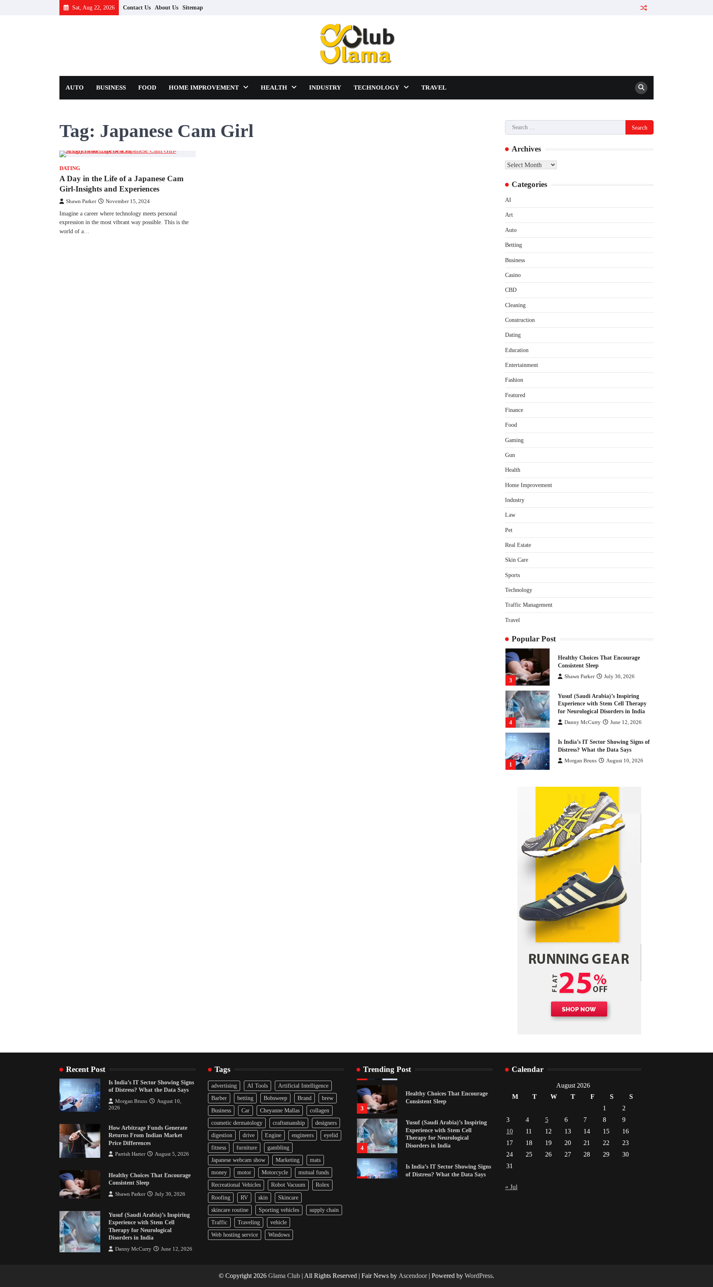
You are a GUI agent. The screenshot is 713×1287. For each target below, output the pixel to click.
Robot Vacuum (288, 1184)
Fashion (514, 379)
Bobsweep (275, 1098)
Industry (325, 87)
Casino (513, 275)
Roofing (220, 1197)
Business (111, 87)
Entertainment (521, 365)
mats (315, 1160)
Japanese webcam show (238, 1160)
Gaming (514, 440)
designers (326, 1122)
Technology (376, 87)
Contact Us (137, 7)
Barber (219, 1098)
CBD (511, 289)
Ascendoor (413, 1275)
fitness (218, 1147)
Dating (69, 168)
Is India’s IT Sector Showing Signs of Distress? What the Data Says (151, 1086)
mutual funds (313, 1172)
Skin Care (516, 559)
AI (508, 199)
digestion (221, 1135)
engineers (303, 1135)
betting (245, 1098)
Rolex (322, 1184)
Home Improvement (204, 87)
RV (244, 1197)
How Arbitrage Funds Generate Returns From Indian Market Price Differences (148, 1135)
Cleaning (515, 305)
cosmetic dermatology (236, 1122)
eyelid (331, 1135)
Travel (433, 87)
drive (249, 1135)
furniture (246, 1147)
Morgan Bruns (580, 761)
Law (510, 514)
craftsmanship (289, 1122)
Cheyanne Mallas (280, 1110)
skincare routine (229, 1210)
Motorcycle (275, 1172)
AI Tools (257, 1085)
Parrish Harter (130, 1154)
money (219, 1172)
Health (274, 87)
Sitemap (192, 7)
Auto (75, 87)
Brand (304, 1098)
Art (509, 214)
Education (517, 350)
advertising (224, 1085)
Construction (520, 320)
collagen (319, 1110)
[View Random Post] (643, 7)
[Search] (641, 88)
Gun (510, 455)
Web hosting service (234, 1234)
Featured (515, 395)
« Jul (511, 1186)
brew (327, 1098)
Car (245, 1110)
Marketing (288, 1160)
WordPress (479, 1275)
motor (244, 1172)
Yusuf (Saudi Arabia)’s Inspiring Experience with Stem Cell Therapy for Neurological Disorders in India (602, 703)
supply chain (324, 1210)
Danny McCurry (582, 722)
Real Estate (518, 545)
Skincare (288, 1197)
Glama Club (284, 1275)
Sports (512, 575)
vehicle (278, 1222)
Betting (513, 244)
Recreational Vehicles (236, 1184)
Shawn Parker (81, 201)
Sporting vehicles (279, 1210)
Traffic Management (528, 604)
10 (509, 1131)
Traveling (249, 1222)
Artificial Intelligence (303, 1085)
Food (147, 87)
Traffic (219, 1222)
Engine (273, 1135)
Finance (514, 410)
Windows (279, 1234)
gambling (278, 1147)
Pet (508, 530)
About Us (166, 7)
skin (263, 1197)
